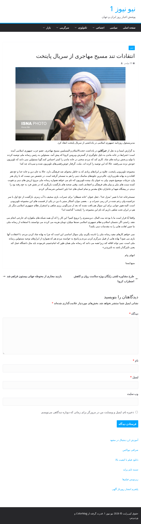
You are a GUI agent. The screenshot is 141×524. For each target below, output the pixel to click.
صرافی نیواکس (130, 450)
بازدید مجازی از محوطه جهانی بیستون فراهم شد (34, 276)
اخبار (131, 48)
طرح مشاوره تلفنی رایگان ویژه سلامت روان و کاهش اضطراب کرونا (104, 278)
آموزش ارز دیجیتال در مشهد (124, 440)
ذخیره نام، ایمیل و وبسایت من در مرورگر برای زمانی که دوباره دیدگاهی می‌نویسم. (87, 412)
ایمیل (134, 377)
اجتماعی (100, 27)
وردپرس (134, 517)
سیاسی (113, 27)
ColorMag (81, 513)
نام (135, 360)
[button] (94, 27)
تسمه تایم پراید (130, 469)
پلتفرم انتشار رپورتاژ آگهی (125, 489)
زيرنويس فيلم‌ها (130, 479)
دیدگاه (133, 313)
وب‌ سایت (132, 394)
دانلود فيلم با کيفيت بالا (126, 459)
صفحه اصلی (129, 27)
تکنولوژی (82, 27)
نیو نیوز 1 (122, 8)
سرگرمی (64, 27)
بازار (48, 27)
